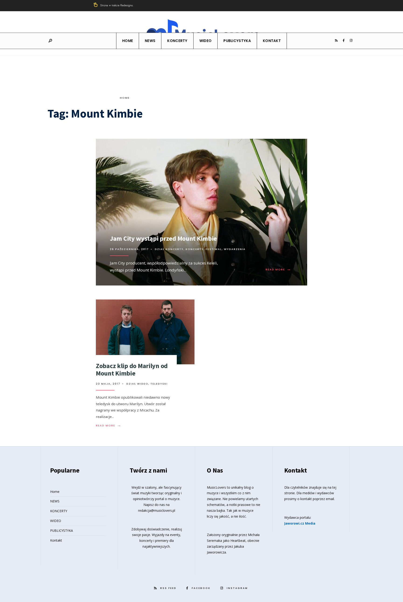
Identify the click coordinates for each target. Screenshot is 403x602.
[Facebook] (343, 40)
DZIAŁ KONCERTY (169, 249)
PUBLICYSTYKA (237, 40)
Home (127, 40)
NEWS (150, 40)
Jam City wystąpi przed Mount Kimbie (163, 238)
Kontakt (272, 40)
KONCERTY (177, 40)
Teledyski (159, 384)
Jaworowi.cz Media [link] (299, 523)
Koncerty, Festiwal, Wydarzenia (216, 249)
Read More (278, 269)
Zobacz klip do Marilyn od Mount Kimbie (132, 369)
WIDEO (205, 40)
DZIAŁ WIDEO (137, 384)
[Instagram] (351, 40)
